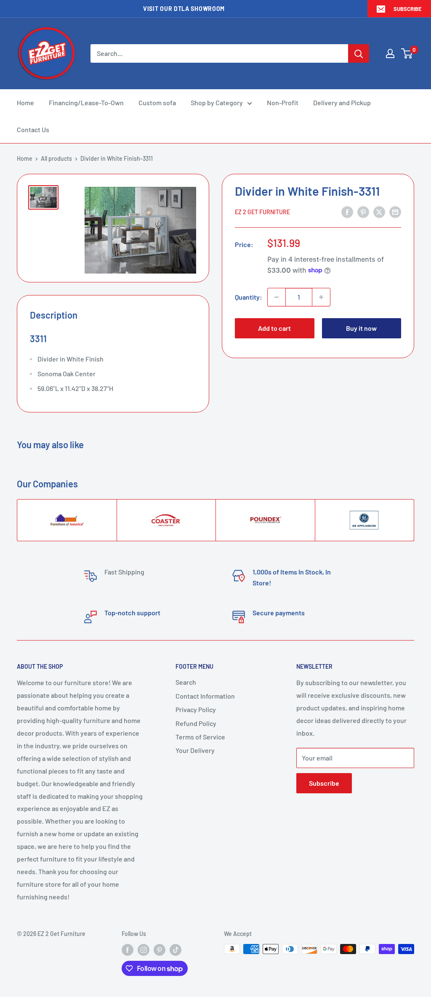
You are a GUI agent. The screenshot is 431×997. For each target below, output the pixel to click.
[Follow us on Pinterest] (159, 950)
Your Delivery (195, 750)
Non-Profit (282, 102)
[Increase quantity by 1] (321, 297)
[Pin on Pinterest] (363, 211)
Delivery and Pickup (342, 102)
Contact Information (205, 696)
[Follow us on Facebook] (127, 950)
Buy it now (361, 328)
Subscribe (408, 8)
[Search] (358, 53)
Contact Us (33, 129)
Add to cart (274, 328)
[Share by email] (395, 211)
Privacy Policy (196, 709)
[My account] (390, 53)
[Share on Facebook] (347, 211)
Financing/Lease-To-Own (86, 102)
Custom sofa (157, 102)
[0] (407, 53)
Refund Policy (196, 723)
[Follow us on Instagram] (143, 950)
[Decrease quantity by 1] (276, 297)
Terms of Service (200, 737)
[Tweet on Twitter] (379, 211)
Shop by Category (217, 102)
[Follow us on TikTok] (175, 950)
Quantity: (248, 297)
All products (56, 158)
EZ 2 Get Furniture (262, 211)
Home (25, 102)
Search (186, 682)
